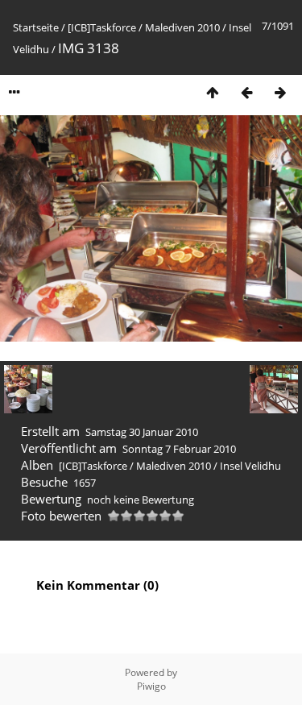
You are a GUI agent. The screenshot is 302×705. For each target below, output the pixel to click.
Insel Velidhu (250, 465)
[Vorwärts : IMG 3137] (280, 92)
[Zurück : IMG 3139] (246, 92)
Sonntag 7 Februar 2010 (179, 449)
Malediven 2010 (182, 27)
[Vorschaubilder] (213, 92)
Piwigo (151, 686)
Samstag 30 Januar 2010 (141, 432)
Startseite (36, 27)
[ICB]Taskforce (102, 27)
